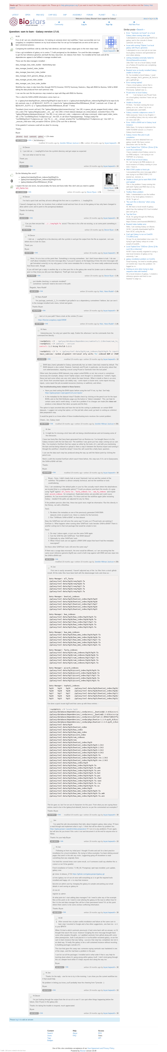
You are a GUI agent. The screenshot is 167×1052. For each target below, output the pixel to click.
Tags (49, 1038)
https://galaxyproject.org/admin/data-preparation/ (68, 829)
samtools (32, 137)
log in (18, 1020)
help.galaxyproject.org (69, 5)
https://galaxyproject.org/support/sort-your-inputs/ (63, 393)
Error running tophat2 (134, 83)
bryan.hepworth (109, 51)
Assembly (77, 15)
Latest (15, 15)
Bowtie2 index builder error (136, 224)
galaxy (40, 137)
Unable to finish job (133, 103)
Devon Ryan (108, 188)
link (30, 140)
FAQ (74, 1036)
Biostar (83, 1051)
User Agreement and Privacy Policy (100, 1048)
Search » (141, 29)
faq (150, 19)
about (146, 19)
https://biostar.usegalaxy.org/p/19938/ (52, 320)
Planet (102, 15)
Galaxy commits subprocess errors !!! (140, 112)
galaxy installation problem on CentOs (140, 259)
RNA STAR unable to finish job (137, 170)
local (26, 137)
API (99, 1038)
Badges (50, 1040)
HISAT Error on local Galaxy (137, 160)
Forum (90, 15)
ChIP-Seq (52, 15)
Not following (38, 140)
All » (114, 15)
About (75, 1033)
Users (49, 1036)
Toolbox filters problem (134, 192)
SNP (65, 15)
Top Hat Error (131, 214)
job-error (19, 137)
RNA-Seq (40, 15)
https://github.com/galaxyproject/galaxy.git (89, 874)
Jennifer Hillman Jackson (69, 143)
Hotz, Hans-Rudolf (107, 291)
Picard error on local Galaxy (136, 93)
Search (50, 1033)
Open (27, 15)
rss (154, 19)
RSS (100, 1033)
